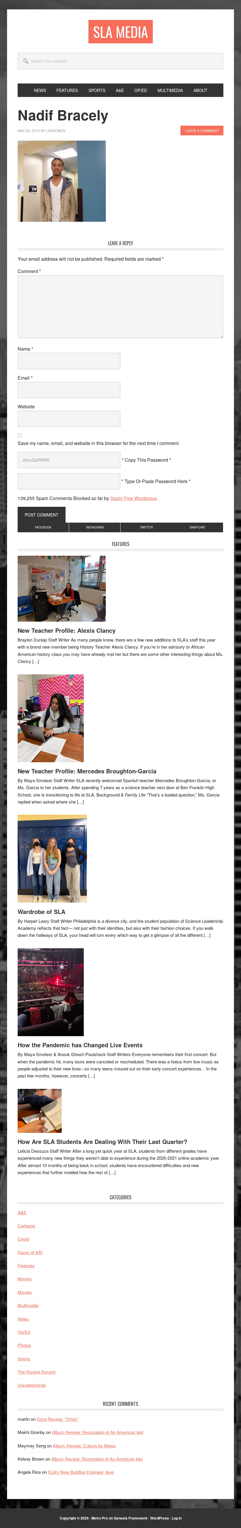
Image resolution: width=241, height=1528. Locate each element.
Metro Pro (99, 1518)
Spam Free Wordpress (133, 498)
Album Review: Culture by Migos (84, 1445)
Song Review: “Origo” (57, 1419)
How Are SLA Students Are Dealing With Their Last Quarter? (102, 1141)
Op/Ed (24, 1332)
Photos (24, 1345)
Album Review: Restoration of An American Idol (97, 1432)
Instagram (94, 527)
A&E (22, 1212)
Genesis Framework (131, 1518)
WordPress (159, 1518)
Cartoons (26, 1225)
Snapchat (197, 527)
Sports (24, 1358)
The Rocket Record (36, 1372)
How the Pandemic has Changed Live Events (80, 1045)
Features (26, 1265)
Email (25, 377)
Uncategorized (32, 1385)
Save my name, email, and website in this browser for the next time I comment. (99, 443)
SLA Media (120, 31)
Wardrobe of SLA (41, 911)
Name (25, 348)
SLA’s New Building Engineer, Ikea (81, 1472)
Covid (23, 1239)
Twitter (146, 527)
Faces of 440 (30, 1252)
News (23, 1319)
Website (26, 406)
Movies (25, 1278)
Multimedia (28, 1305)
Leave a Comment (202, 130)
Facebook (43, 527)
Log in (177, 1518)
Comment (29, 271)
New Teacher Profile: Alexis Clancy (67, 630)
